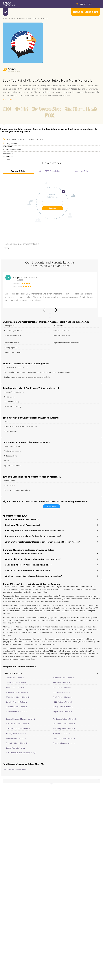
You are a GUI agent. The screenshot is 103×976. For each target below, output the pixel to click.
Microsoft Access (25, 18)
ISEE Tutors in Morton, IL (62, 683)
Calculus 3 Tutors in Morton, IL (64, 743)
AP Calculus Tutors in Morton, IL (17, 724)
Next (56, 310)
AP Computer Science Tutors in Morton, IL (21, 753)
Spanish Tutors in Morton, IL (16, 748)
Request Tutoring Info (85, 12)
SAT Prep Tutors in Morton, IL (16, 712)
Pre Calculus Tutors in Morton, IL (64, 719)
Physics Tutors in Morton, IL (16, 687)
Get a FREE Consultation (49, 171)
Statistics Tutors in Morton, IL (16, 707)
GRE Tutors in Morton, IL (61, 692)
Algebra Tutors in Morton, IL (16, 738)
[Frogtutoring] (8, 4)
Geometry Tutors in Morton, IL (16, 743)
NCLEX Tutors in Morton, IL (62, 702)
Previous (44, 310)
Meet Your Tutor (82, 171)
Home (5, 18)
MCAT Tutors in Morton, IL (62, 687)
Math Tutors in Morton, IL (15, 678)
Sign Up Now (51, 506)
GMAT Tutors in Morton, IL (62, 697)
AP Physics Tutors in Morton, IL (17, 692)
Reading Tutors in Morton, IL (16, 733)
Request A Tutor (18, 171)
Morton (45, 18)
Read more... (8, 99)
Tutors (13, 18)
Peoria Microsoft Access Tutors (15, 769)
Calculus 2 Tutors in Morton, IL (64, 738)
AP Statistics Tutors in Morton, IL (18, 697)
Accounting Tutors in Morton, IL (64, 729)
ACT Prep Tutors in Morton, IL (63, 678)
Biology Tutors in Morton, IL (63, 707)
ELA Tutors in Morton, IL (61, 733)
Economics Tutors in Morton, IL (64, 724)
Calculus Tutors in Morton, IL (16, 702)
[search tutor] (5, 12)
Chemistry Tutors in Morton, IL (17, 683)
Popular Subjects (13, 673)
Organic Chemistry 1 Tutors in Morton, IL (20, 719)
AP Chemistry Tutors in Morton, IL (18, 729)
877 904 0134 (86, 4)
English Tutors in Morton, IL (63, 712)
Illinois (36, 18)
